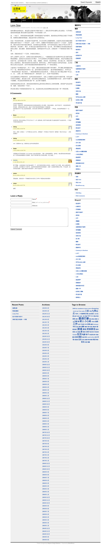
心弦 (77, 74)
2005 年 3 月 (45, 520)
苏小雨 (77, 71)
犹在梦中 (78, 82)
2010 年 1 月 (45, 361)
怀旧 (74, 326)
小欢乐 (93, 321)
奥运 (90, 319)
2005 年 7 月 (45, 511)
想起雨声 (78, 157)
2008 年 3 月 (45, 424)
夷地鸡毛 (78, 148)
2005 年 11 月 (46, 500)
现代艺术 (92, 332)
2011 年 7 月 (45, 322)
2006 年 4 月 (45, 486)
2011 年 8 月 (45, 319)
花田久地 (78, 91)
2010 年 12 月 (46, 336)
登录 (77, 176)
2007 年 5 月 (45, 449)
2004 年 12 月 (46, 528)
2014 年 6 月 (45, 311)
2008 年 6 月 (45, 415)
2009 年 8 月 (45, 376)
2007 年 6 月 (45, 446)
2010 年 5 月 (45, 350)
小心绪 (87, 321)
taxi (77, 311)
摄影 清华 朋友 (89, 326)
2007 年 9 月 (45, 440)
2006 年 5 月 (45, 483)
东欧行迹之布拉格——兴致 (83, 43)
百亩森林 (78, 85)
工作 (75, 324)
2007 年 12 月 (46, 432)
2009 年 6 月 (45, 381)
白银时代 (78, 66)
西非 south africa (89, 337)
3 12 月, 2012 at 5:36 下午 (19, 128)
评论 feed (78, 182)
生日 (75, 334)
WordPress (71, 543)
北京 (78, 316)
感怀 (80, 326)
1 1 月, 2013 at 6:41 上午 (18, 162)
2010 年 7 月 (45, 347)
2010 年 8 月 (45, 344)
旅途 (79, 329)
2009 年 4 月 (45, 387)
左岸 (79, 324)
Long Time (16, 25)
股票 (76, 337)
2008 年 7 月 (45, 412)
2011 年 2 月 (45, 333)
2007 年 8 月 (45, 443)
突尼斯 (91, 334)
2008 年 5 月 (45, 418)
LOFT (77, 136)
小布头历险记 (79, 154)
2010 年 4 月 (45, 353)
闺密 (91, 339)
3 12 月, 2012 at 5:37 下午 (19, 140)
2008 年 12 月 (46, 398)
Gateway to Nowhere (82, 133)
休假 (89, 313)
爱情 (84, 332)
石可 (77, 116)
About (24, 20)
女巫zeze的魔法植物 (81, 151)
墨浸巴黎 (84, 318)
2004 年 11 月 (46, 531)
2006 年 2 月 (45, 491)
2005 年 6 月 (45, 514)
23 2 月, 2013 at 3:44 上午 (19, 175)
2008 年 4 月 (45, 421)
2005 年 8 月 (45, 508)
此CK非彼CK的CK (81, 40)
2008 (74, 308)
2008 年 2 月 (45, 426)
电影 (84, 334)
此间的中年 (79, 55)
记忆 (96, 337)
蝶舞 (77, 94)
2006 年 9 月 (45, 472)
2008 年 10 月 (46, 404)
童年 (94, 334)
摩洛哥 (94, 326)
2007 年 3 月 (45, 455)
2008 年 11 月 (46, 401)
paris (89, 308)
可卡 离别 (93, 316)
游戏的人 (78, 169)
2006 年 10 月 (46, 469)
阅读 (94, 339)
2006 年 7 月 (45, 477)
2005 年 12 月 (46, 497)
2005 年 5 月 (45, 517)
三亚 (87, 311)
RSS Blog (78, 193)
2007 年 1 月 (45, 460)
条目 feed (78, 179)
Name (34, 199)
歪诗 (97, 329)
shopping (95, 308)
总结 (77, 326)
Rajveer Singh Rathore (54, 543)
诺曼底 (76, 339)
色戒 (83, 337)
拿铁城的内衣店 (80, 163)
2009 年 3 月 (45, 390)
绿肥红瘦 (78, 32)
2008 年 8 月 (45, 409)
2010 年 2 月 (45, 359)
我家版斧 (78, 160)
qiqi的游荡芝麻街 (80, 139)
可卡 (89, 316)
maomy (15, 160)
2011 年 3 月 (45, 330)
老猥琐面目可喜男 (80, 69)
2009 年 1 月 (45, 395)
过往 (80, 339)
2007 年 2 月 (45, 457)
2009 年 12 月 (46, 364)
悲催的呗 (78, 58)
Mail (41, 202)
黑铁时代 (78, 131)
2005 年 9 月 (45, 505)
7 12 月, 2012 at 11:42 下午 (19, 150)
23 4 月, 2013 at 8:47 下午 (19, 185)
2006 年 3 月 (45, 489)
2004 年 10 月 (46, 534)
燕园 (79, 332)
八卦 (95, 313)
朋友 (84, 329)
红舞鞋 (77, 88)
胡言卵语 (78, 125)
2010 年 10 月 (46, 342)
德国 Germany (94, 324)
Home (13, 20)
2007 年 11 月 (46, 435)
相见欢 (77, 113)
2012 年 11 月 (46, 313)
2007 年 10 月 (46, 438)
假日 (92, 313)
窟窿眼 (77, 119)
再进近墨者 (79, 35)
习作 (76, 313)
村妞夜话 (91, 329)
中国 (90, 311)
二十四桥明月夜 (83, 313)
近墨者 (16, 8)
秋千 (87, 334)
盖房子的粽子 (79, 110)
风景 (86, 342)
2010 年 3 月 (45, 356)
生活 (79, 334)
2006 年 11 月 (46, 466)
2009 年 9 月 (45, 373)
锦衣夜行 (78, 49)
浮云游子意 (79, 103)
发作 (77, 52)
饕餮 (89, 342)
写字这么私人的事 (80, 97)
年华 (86, 324)
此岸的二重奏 (79, 100)
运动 (83, 339)
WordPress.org (80, 185)
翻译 (73, 337)
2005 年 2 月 (45, 522)
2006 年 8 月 (45, 474)
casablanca (81, 308)
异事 (88, 324)
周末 (97, 316)
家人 (82, 321)
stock (74, 311)
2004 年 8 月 (45, 539)
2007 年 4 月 (45, 452)
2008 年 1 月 (45, 429)
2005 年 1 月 (45, 525)
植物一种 (78, 166)
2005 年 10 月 (46, 503)
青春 (97, 339)
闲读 (88, 339)
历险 (86, 316)
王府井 (87, 332)
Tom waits (82, 311)
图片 (77, 319)
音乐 (83, 342)
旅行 (75, 329)
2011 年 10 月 (46, 316)
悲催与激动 (79, 46)
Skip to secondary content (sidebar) (36, 2)
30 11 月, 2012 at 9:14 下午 (19, 100)
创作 (75, 316)
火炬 (76, 332)
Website (34, 206)
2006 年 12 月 (46, 463)
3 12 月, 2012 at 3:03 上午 (19, 117)
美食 (97, 334)
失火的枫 (78, 145)
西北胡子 (78, 128)
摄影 (82, 326)
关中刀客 (78, 142)
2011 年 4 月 (45, 328)
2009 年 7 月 (45, 378)
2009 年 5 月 (45, 384)
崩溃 (96, 321)
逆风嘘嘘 (78, 122)
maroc (86, 308)
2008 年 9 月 (45, 407)
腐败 (80, 337)
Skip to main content (17, 2)
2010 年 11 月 (46, 339)
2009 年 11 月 (46, 367)
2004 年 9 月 (45, 537)
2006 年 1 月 (45, 494)
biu (76, 308)
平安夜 (82, 324)
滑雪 (74, 332)
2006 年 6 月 (45, 480)
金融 (86, 339)
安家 (76, 321)
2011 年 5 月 (45, 325)
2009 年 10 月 (46, 370)
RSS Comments (80, 196)
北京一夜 (45, 27)
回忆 (74, 319)
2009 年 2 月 (45, 392)
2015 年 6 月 (45, 308)
